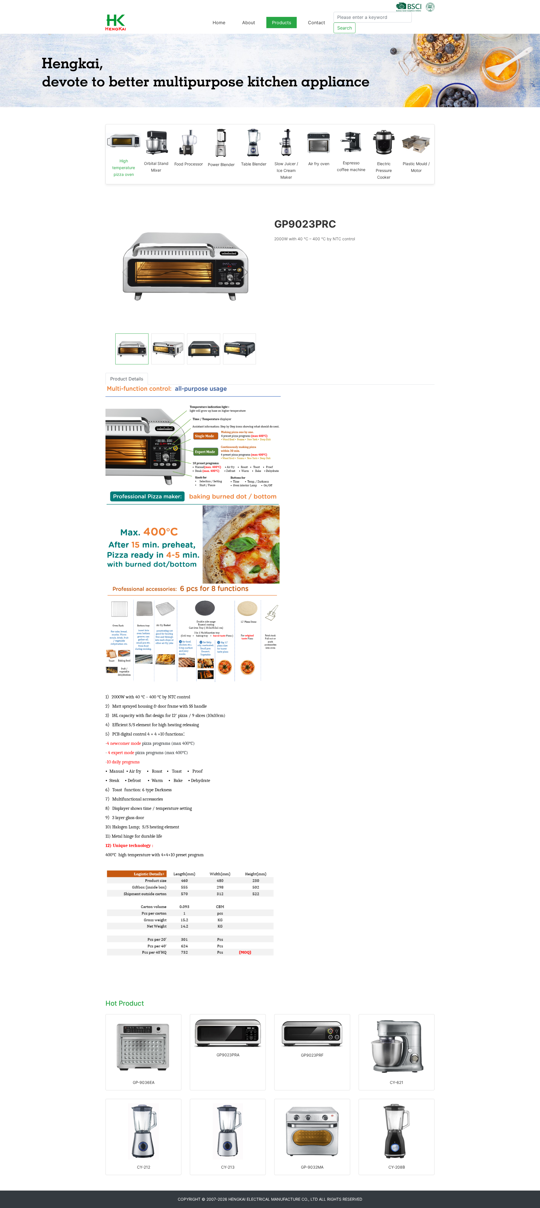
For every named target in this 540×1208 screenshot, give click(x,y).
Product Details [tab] (126, 379)
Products (281, 22)
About (248, 22)
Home (219, 22)
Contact (316, 22)
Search (344, 28)
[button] (245, 272)
